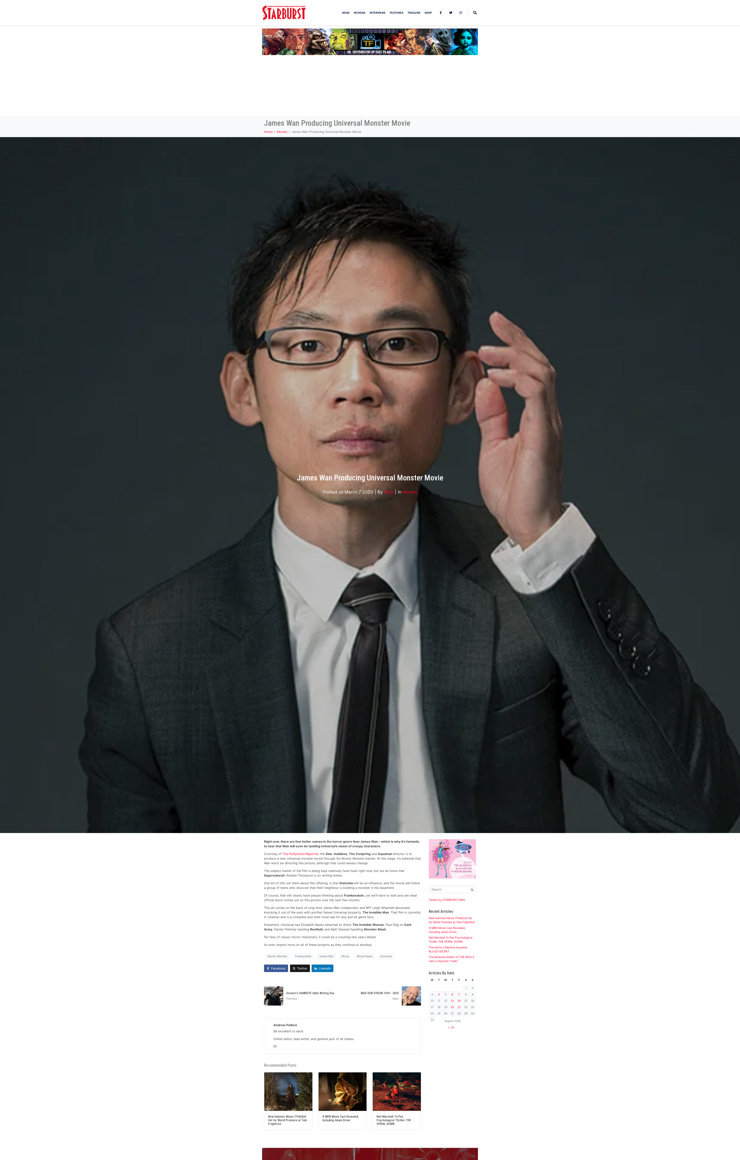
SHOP (428, 12)
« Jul (451, 1027)
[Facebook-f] (441, 13)
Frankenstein (303, 956)
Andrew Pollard (285, 1025)
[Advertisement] (370, 87)
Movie (345, 956)
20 (452, 1007)
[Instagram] (461, 13)
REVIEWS (359, 12)
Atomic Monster (277, 956)
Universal (386, 956)
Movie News (364, 956)
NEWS (346, 12)
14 (459, 1000)
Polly (388, 492)
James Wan (326, 956)
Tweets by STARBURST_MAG (447, 899)
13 (452, 1000)
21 (459, 1007)
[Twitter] (451, 13)
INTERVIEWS (377, 12)
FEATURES (396, 12)
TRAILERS (414, 12)
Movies (410, 492)
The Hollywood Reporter (300, 854)
